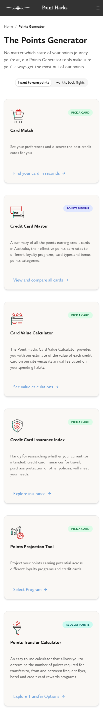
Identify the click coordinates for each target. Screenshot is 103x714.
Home (8, 26)
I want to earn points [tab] (33, 82)
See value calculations (33, 387)
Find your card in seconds (36, 173)
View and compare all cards (38, 280)
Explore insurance (29, 493)
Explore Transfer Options (36, 696)
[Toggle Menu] (98, 8)
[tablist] (51, 82)
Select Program (27, 589)
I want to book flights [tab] (69, 82)
